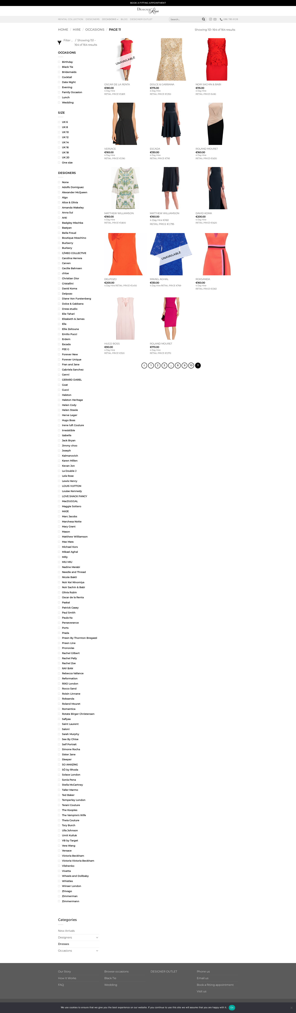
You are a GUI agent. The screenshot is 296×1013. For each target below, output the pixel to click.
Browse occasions (116, 971)
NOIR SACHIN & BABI (208, 84)
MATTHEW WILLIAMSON (119, 213)
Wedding (110, 984)
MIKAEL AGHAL (159, 279)
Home (63, 29)
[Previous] (144, 365)
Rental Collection (70, 19)
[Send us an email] (215, 19)
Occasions (109, 19)
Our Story (64, 971)
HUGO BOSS (112, 343)
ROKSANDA (203, 279)
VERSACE (110, 148)
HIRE (77, 29)
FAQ (61, 984)
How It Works (67, 978)
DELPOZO (110, 279)
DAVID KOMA (204, 213)
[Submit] (203, 19)
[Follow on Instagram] (210, 19)
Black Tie (110, 978)
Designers (93, 19)
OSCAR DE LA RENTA (117, 84)
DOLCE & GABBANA (162, 84)
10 (191, 365)
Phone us (203, 971)
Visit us (201, 991)
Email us (202, 978)
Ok (231, 1007)
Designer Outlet (141, 19)
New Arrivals (66, 930)
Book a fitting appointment (215, 984)
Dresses (63, 944)
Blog (124, 19)
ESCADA (155, 148)
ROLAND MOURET (207, 148)
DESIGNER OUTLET (164, 971)
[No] (291, 1008)
